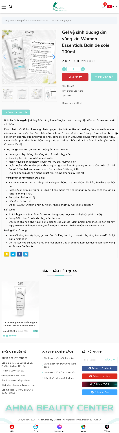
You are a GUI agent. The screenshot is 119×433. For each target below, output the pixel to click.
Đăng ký (110, 359)
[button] (53, 56)
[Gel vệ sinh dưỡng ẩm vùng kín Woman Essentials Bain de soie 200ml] (8, 94)
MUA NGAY (75, 77)
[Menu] (4, 7)
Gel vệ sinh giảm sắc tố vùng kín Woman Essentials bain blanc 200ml (20, 324)
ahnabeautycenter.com (23, 385)
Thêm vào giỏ (104, 77)
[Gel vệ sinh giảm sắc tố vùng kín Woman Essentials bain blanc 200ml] (20, 299)
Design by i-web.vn (91, 419)
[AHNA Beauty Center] (59, 6)
